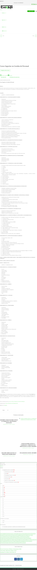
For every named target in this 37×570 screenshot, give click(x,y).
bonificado (2, 535)
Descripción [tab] (3, 77)
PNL (7, 541)
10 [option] (4, 487)
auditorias (26, 533)
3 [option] (3, 502)
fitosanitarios (10, 538)
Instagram (5, 405)
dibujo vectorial (19, 536)
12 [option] (3, 514)
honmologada (29, 538)
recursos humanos (29, 541)
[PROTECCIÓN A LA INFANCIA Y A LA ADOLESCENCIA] (36, 36)
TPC (20, 542)
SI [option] (3, 522)
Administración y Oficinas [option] (9, 471)
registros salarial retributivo (10, 542)
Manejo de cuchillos (29, 539)
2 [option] (3, 500)
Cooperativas (13, 424)
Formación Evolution (22, 538)
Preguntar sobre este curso (5, 70)
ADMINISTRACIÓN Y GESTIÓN (7, 424)
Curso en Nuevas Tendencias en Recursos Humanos (17, 401)
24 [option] (4, 494)
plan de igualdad (3, 541)
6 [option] (3, 507)
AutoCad (30, 533)
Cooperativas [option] (7, 478)
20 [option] (4, 492)
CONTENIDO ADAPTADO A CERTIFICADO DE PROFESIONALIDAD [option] (14, 526)
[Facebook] (15, 559)
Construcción (14, 535)
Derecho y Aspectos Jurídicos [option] (10, 480)
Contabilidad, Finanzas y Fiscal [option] (10, 475)
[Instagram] (18, 559)
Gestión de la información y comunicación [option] (12, 482)
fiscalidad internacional (4, 538)
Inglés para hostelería (22, 539)
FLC (14, 538)
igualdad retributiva (4, 539)
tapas (18, 542)
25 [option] (4, 496)
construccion (9, 535)
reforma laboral (3, 542)
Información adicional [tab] (15, 77)
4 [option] (3, 504)
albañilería (4, 533)
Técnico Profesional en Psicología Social (11, 403)
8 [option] (3, 511)
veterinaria (23, 542)
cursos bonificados (3, 536)
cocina (6, 535)
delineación (14, 536)
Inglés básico (9, 539)
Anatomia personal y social (11, 533)
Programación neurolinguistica (20, 541)
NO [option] (3, 520)
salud (16, 542)
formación (16, 538)
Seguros (33, 454)
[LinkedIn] (21, 559)
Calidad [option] (6, 473)
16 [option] (3, 516)
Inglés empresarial (15, 539)
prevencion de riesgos (12, 541)
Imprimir (10, 75)
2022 (1, 533)
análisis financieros (19, 533)
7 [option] (3, 509)
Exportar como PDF (5, 75)
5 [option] (3, 485)
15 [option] (3, 489)
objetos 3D (34, 539)
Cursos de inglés (9, 536)
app (23, 533)
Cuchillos (26, 535)
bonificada (33, 533)
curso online (31, 535)
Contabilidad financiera (20, 535)
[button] (18, 467)
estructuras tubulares (26, 536)
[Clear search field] (1, 466)
